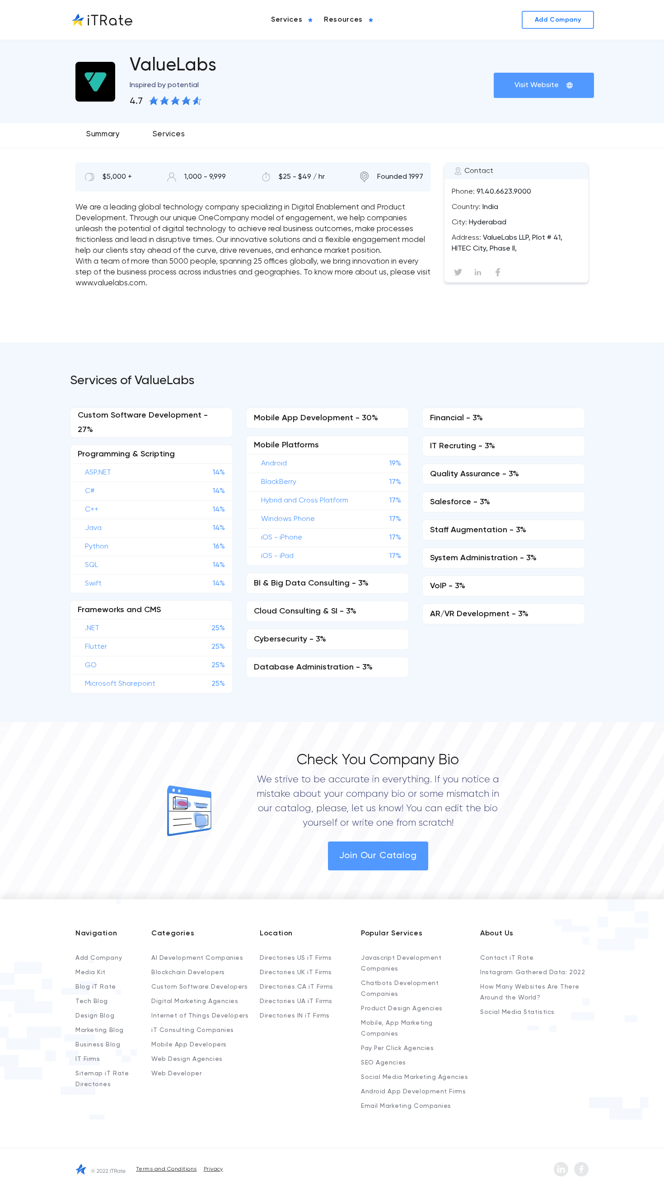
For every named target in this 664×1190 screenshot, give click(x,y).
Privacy (213, 1169)
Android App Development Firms (413, 1091)
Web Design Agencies (187, 1059)
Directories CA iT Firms (296, 987)
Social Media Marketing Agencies (414, 1077)
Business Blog (97, 1044)
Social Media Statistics (517, 1012)
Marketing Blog (99, 1030)
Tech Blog (91, 1001)
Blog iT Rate (95, 987)
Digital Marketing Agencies (194, 1001)
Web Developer (176, 1073)
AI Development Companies (197, 958)
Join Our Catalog (378, 855)
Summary (103, 134)
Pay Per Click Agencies (397, 1048)
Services (169, 134)
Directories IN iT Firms (295, 1016)
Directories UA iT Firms (296, 1001)
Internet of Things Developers (199, 1016)
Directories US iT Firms (296, 958)
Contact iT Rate (506, 958)
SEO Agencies (383, 1063)
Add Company (98, 958)
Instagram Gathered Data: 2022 (532, 972)
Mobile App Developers (189, 1044)
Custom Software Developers (199, 987)
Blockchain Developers (188, 972)
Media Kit (90, 972)
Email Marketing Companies (406, 1106)
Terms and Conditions (166, 1169)
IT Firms (87, 1059)
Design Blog (94, 1016)
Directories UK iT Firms (296, 972)
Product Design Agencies (402, 1008)
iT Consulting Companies (192, 1030)
